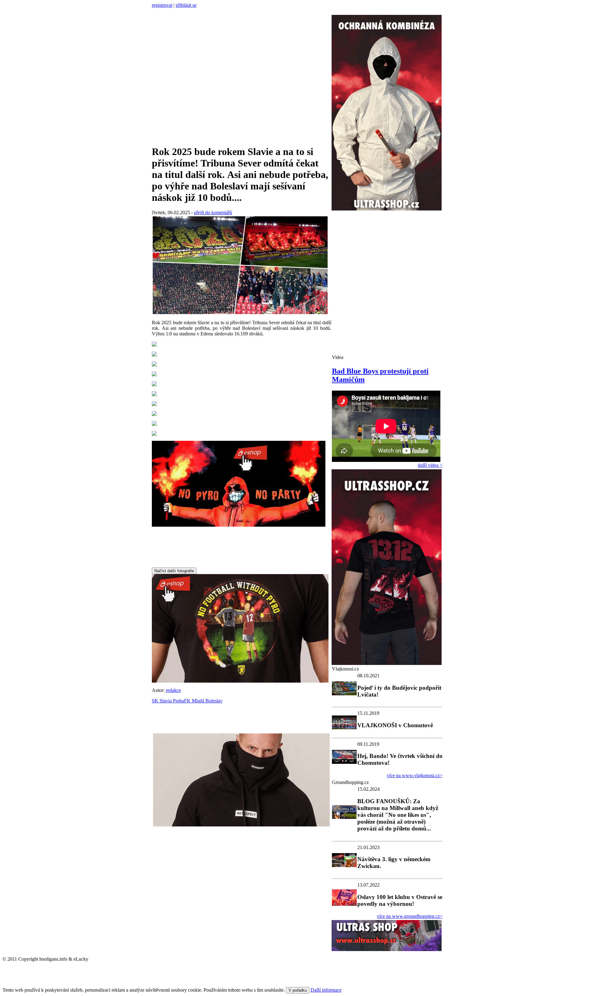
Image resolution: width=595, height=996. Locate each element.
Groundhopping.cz (350, 782)
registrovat (162, 5)
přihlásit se (186, 5)
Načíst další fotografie (174, 571)
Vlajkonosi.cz (345, 668)
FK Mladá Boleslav (203, 700)
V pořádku (298, 990)
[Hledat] (154, 11)
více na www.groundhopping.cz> (410, 916)
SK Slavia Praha (168, 700)
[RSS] (159, 11)
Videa (337, 357)
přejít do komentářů (213, 212)
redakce (173, 690)
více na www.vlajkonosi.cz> (415, 775)
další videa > (430, 465)
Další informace (326, 990)
